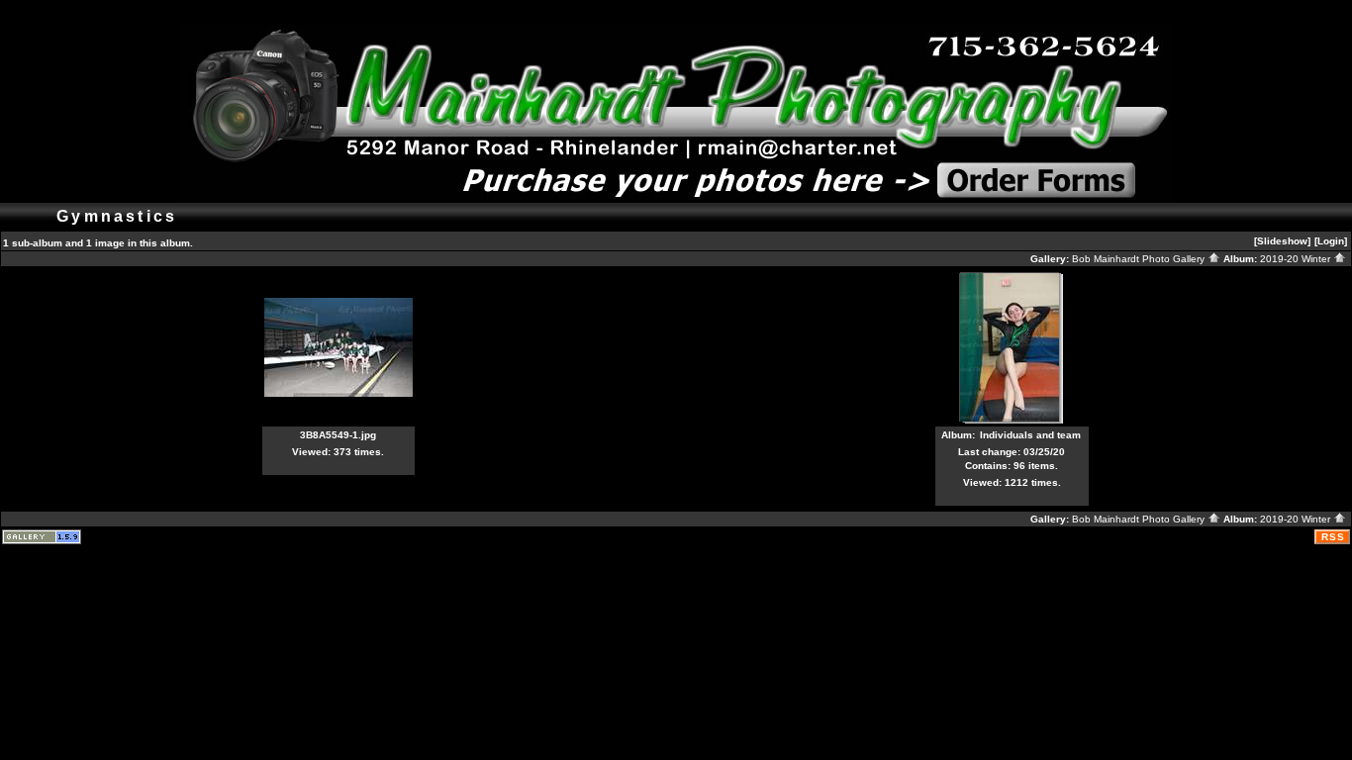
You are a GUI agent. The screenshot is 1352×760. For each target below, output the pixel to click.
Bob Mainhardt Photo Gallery (1139, 258)
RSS (1333, 536)
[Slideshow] (1282, 241)
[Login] (1330, 241)
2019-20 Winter (1296, 258)
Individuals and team (1030, 434)
